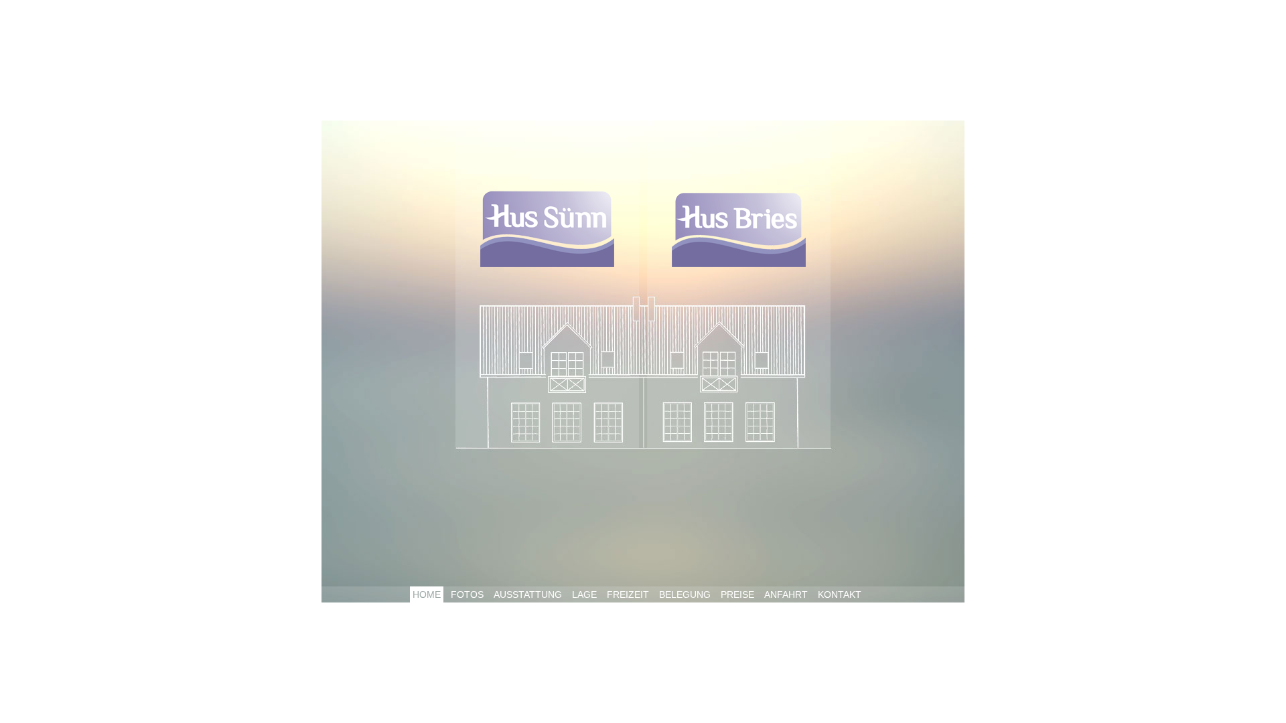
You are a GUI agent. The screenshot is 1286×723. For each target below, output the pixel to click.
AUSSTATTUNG (528, 594)
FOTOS (467, 594)
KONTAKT (839, 594)
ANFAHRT (786, 594)
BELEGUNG (685, 594)
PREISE (737, 594)
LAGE (584, 594)
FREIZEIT (628, 594)
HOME (427, 594)
